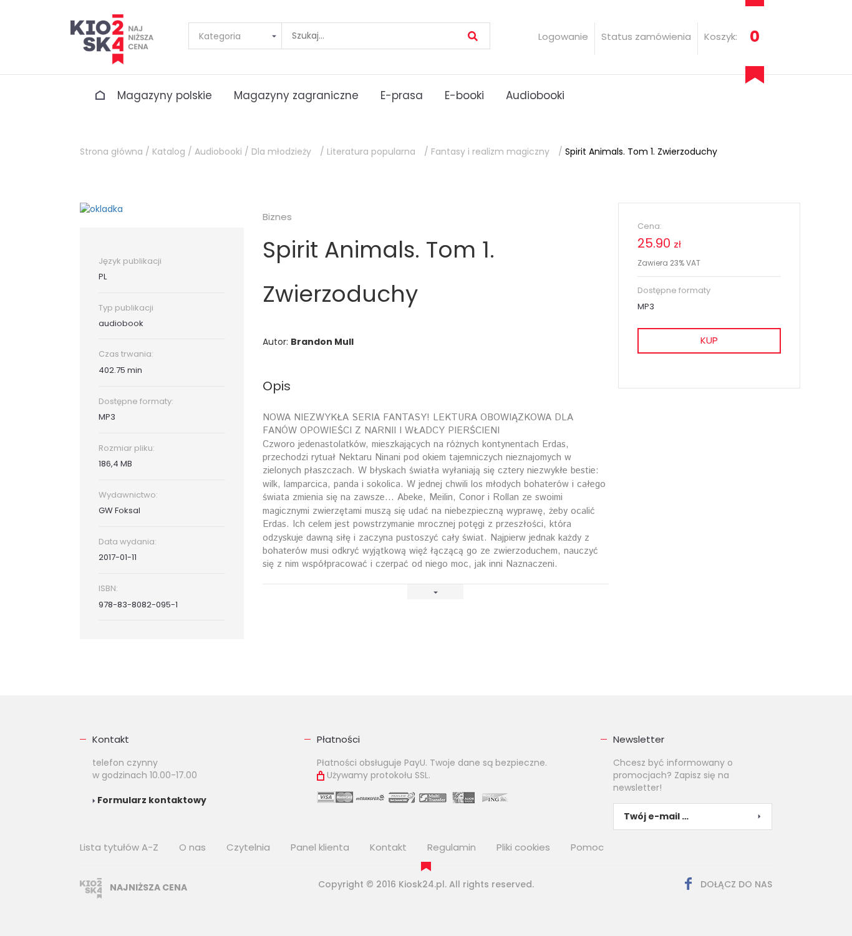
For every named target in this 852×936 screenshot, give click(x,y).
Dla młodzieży (281, 151)
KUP (709, 340)
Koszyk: (720, 36)
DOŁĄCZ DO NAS (735, 884)
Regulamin (451, 847)
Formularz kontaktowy (150, 800)
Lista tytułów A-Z (119, 847)
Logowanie (563, 36)
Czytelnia (248, 847)
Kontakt (110, 739)
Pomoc (587, 847)
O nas (192, 847)
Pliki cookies (523, 847)
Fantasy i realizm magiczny (490, 151)
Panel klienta (320, 847)
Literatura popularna (371, 151)
